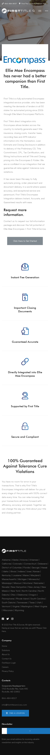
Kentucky (6, 575)
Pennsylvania (8, 598)
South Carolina (37, 598)
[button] (25, 241)
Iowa (29, 571)
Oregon (32, 594)
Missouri (17, 583)
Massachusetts (9, 579)
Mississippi (7, 583)
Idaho (5, 571)
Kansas (36, 571)
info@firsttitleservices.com (14, 705)
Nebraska (38, 583)
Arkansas (33, 559)
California (6, 563)
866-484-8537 (9, 698)
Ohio (13, 594)
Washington (27, 606)
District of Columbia (11, 567)
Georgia (35, 567)
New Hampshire (18, 587)
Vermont (6, 606)
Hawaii (44, 567)
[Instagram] (12, 619)
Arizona (24, 559)
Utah (39, 602)
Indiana (21, 571)
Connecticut (30, 563)
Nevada (5, 587)
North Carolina (29, 590)
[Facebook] (3, 619)
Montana (27, 583)
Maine (26, 575)
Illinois (13, 571)
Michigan (22, 579)
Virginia (15, 606)
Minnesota (34, 579)
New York (15, 590)
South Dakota (8, 602)
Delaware (42, 563)
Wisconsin (8, 610)
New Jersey (34, 587)
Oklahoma (22, 594)
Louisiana (16, 575)
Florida (26, 567)
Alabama (6, 559)
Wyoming (19, 610)
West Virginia (40, 606)
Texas (32, 602)
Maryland (35, 575)
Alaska (15, 559)
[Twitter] (7, 619)
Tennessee (22, 602)
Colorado (17, 563)
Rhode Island (22, 598)
